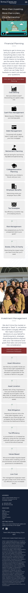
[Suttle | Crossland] (8, 2)
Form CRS (7, 532)
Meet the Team (5, 511)
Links (3, 518)
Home (3, 510)
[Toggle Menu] (26, 2)
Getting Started (6, 517)
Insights (4, 516)
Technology (5, 514)
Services (4, 513)
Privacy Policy (15, 532)
